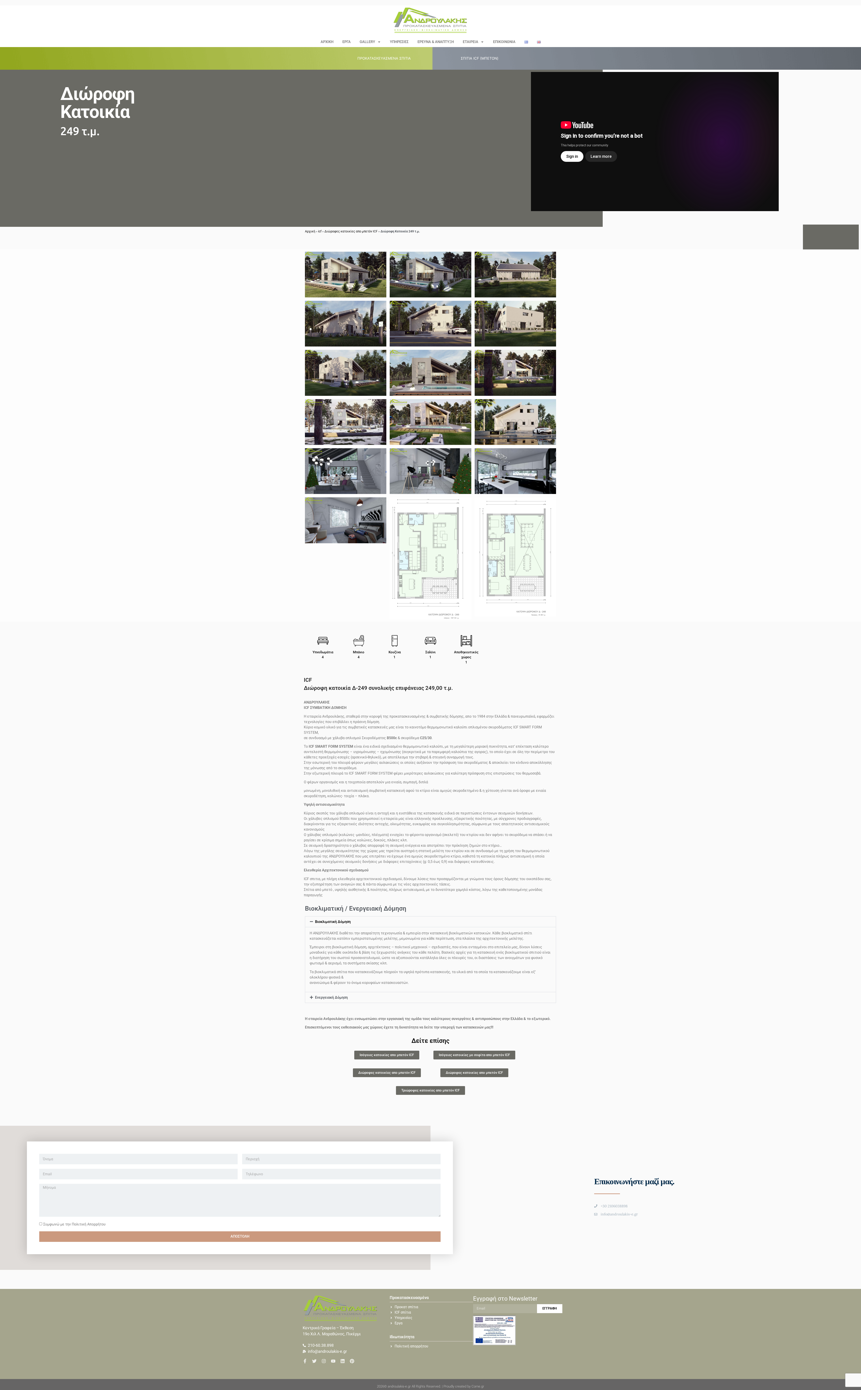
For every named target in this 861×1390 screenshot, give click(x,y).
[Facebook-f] (305, 1361)
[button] (386, 58)
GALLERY (367, 42)
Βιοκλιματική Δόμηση (333, 922)
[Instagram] (324, 1361)
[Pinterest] (352, 1361)
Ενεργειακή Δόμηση (331, 997)
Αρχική (310, 231)
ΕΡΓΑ (346, 42)
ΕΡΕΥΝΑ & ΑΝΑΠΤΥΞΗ (435, 42)
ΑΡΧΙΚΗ (327, 42)
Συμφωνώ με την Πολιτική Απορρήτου (74, 1224)
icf (320, 231)
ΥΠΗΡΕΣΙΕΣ (399, 42)
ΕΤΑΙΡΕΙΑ (470, 42)
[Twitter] (314, 1361)
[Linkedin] (342, 1361)
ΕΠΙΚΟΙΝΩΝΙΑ (504, 42)
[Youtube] (333, 1361)
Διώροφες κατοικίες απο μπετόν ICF (351, 231)
